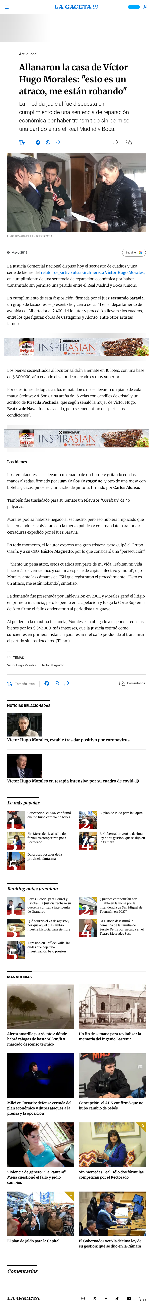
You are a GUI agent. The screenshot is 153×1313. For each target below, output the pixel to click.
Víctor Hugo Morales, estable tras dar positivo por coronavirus (68, 739)
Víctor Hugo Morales (21, 665)
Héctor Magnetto (52, 665)
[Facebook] (106, 1299)
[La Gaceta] (76, 7)
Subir (142, 1300)
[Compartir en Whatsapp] (48, 143)
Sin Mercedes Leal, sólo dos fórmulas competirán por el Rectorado (47, 838)
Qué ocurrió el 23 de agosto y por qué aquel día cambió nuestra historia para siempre (48, 925)
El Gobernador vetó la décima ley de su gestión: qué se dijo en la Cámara (122, 838)
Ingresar (145, 7)
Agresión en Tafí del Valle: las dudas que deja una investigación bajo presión (48, 947)
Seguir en (131, 252)
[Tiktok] (117, 1299)
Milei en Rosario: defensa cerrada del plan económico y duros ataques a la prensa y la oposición (39, 1108)
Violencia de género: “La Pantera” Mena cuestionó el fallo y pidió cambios (36, 1177)
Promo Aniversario (134, 7)
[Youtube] (129, 1299)
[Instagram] (83, 1299)
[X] (95, 1299)
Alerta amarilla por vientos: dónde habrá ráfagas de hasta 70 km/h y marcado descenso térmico (37, 1039)
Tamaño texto (25, 684)
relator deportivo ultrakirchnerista (93, 272)
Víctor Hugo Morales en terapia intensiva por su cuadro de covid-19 (73, 780)
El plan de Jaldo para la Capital (122, 813)
